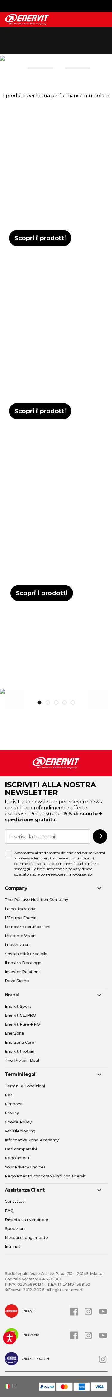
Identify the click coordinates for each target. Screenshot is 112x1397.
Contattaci (15, 1201)
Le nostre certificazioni (27, 926)
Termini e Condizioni (25, 1085)
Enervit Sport (18, 1006)
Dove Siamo (17, 980)
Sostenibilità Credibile (26, 953)
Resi (9, 1094)
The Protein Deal (22, 1060)
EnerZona (14, 1033)
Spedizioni (15, 1228)
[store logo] (27, 19)
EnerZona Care (19, 1042)
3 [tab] (56, 702)
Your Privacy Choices (25, 1167)
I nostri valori (17, 944)
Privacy (12, 1112)
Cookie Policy (18, 1122)
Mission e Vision (20, 935)
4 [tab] (64, 702)
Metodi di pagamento (26, 1237)
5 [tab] (73, 702)
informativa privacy (64, 869)
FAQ (9, 1210)
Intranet (12, 1246)
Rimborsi (13, 1103)
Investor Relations (23, 971)
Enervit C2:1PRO (20, 1015)
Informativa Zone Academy (32, 1139)
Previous (15, 699)
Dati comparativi (21, 1148)
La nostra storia (20, 908)
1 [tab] (39, 702)
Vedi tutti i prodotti (55, 681)
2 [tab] (48, 702)
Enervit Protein (19, 1051)
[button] (13, 1386)
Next (97, 699)
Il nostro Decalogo (23, 962)
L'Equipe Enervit (21, 917)
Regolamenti (17, 1157)
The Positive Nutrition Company (36, 899)
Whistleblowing (20, 1131)
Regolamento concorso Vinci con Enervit (45, 1176)
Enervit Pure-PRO (22, 1024)
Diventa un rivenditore (26, 1219)
